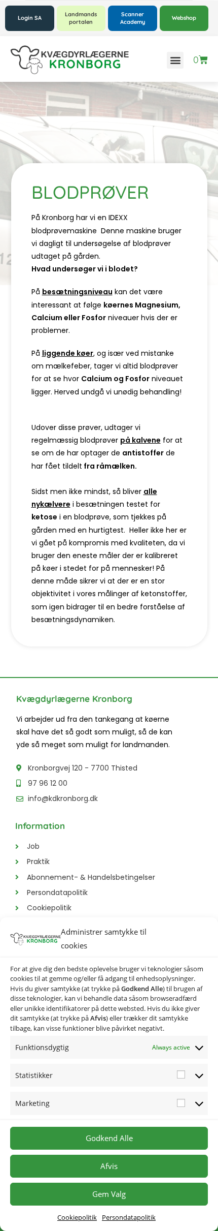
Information (40, 825)
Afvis (109, 1166)
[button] (175, 60)
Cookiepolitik (77, 1217)
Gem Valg (109, 1194)
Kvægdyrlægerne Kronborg (74, 698)
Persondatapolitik (129, 1217)
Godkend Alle (109, 1138)
